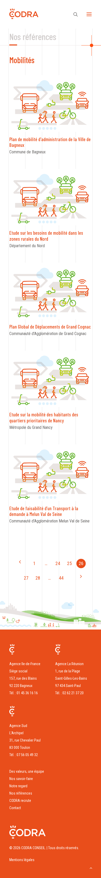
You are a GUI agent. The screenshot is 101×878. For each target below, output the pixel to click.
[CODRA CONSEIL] (23, 15)
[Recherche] (73, 14)
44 (61, 578)
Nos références (20, 793)
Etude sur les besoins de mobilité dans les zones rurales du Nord (46, 236)
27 (26, 578)
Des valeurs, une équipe (26, 771)
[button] (89, 14)
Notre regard (18, 786)
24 (57, 563)
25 (69, 563)
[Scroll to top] (90, 867)
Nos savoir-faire (21, 779)
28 (37, 578)
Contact (15, 808)
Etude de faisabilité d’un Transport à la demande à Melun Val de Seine (43, 511)
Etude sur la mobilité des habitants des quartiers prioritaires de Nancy (43, 417)
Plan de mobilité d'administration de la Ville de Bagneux (50, 142)
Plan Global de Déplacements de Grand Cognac (50, 327)
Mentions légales (21, 860)
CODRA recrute (20, 800)
